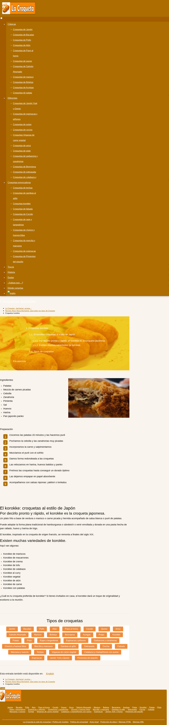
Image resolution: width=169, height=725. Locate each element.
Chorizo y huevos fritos (15, 646)
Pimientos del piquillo (88, 658)
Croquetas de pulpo (22, 124)
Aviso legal (94, 722)
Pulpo (101, 635)
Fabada (121, 646)
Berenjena (70, 635)
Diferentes (12, 98)
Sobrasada (89, 646)
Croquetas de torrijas (22, 188)
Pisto (29, 640)
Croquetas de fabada (23, 209)
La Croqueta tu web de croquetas (37, 722)
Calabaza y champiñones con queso (101, 652)
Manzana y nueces (20, 652)
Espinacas (37, 658)
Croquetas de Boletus (23, 82)
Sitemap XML (138, 722)
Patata (16, 640)
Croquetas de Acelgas (23, 87)
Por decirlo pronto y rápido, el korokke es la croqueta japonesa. (72, 341)
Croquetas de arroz (22, 145)
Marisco (37, 635)
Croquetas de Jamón (22, 29)
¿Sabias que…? (15, 283)
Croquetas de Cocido (23, 214)
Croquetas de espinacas (24, 251)
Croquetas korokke (22, 204)
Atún (54, 629)
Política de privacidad (79, 722)
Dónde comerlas (15, 288)
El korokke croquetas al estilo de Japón (54, 334)
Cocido (89, 629)
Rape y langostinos (49, 640)
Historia (11, 272)
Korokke (116, 635)
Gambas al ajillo (68, 646)
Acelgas (87, 635)
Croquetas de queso (22, 61)
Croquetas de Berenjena (24, 167)
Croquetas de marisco (23, 77)
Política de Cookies (61, 722)
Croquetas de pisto (22, 151)
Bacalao (27, 629)
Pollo (41, 629)
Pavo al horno (71, 629)
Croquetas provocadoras (19, 182)
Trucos (11, 267)
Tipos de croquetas (44, 351)
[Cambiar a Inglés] (11, 293)
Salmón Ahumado (17, 635)
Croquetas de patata (22, 93)
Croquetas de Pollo (22, 40)
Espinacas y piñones (76, 640)
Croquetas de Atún (21, 45)
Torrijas (40, 652)
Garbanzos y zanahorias (105, 640)
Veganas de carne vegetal (64, 652)
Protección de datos (108, 722)
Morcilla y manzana (43, 646)
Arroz (118, 629)
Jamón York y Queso (59, 658)
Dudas (11, 277)
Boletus (53, 635)
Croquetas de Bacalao (23, 35)
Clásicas (12, 24)
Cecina (106, 646)
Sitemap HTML (125, 722)
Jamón (12, 629)
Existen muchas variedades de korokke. (60, 345)
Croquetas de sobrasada (24, 172)
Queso (104, 629)
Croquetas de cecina (22, 130)
